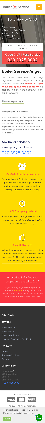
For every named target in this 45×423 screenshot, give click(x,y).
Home (5, 351)
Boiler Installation (10, 335)
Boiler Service (8, 327)
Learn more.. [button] (29, 413)
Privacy (5, 359)
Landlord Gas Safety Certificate (17, 339)
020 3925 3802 (22, 59)
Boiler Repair (8, 331)
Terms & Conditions (11, 355)
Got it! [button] (7, 419)
